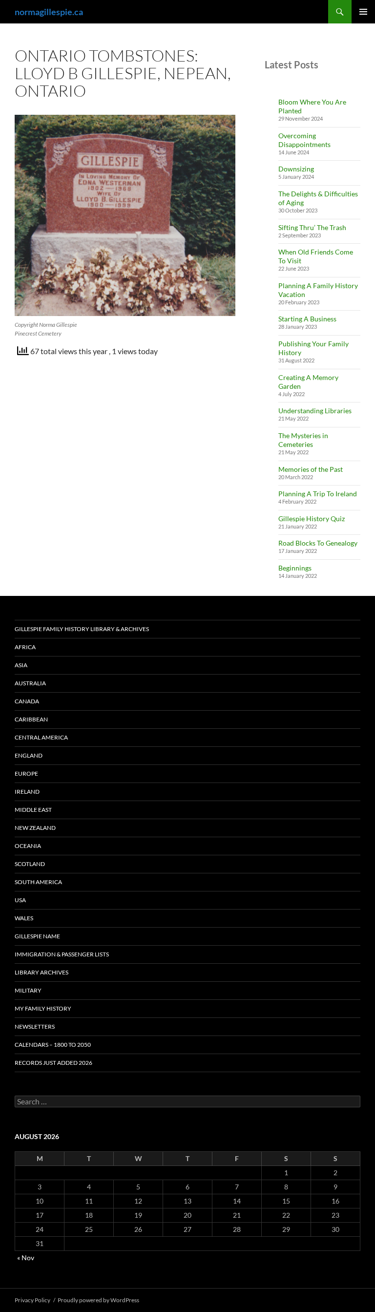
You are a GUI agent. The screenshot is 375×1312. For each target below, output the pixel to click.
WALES (24, 918)
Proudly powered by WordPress (98, 1300)
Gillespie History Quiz (311, 518)
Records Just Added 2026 (53, 1062)
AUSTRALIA (30, 683)
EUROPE (26, 773)
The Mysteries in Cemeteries (303, 439)
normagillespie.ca (49, 11)
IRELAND (27, 791)
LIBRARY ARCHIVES (41, 972)
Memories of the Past (310, 469)
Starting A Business (307, 319)
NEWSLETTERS (35, 1026)
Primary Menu (363, 11)
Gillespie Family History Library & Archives (82, 629)
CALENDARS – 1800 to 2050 (53, 1044)
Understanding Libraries (315, 410)
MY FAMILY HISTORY (43, 1008)
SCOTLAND (30, 864)
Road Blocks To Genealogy (317, 543)
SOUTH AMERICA (38, 882)
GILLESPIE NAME (37, 936)
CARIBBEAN (31, 719)
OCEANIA (28, 845)
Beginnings (295, 568)
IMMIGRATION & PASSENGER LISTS (62, 954)
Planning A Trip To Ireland (317, 493)
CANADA (27, 701)
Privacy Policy (32, 1300)
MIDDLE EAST (33, 809)
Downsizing (296, 169)
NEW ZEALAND (35, 827)
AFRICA (25, 647)
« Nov (25, 1257)
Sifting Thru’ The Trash (312, 227)
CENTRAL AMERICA (41, 737)
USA (20, 900)
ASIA (21, 665)
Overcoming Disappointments (304, 139)
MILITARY (28, 990)
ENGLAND (28, 755)
